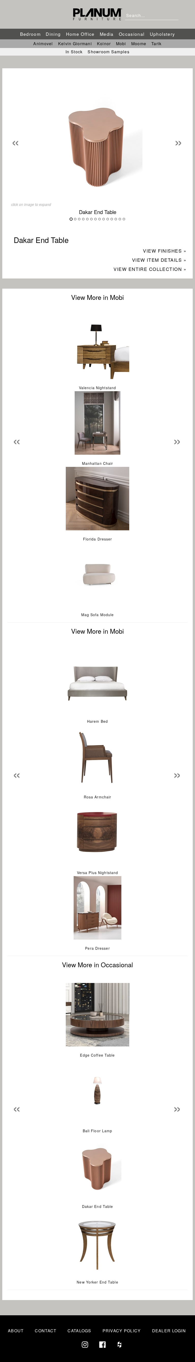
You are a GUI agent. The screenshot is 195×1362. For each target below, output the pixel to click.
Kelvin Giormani (75, 43)
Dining (53, 34)
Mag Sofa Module (97, 614)
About (16, 1331)
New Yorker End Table (97, 1282)
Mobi (121, 43)
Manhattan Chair (97, 463)
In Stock (74, 52)
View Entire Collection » (149, 269)
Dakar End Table (97, 1206)
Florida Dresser (97, 538)
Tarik (156, 43)
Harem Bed (97, 721)
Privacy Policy (122, 1331)
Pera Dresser (97, 948)
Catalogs (79, 1331)
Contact (45, 1331)
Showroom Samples (108, 52)
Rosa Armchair (97, 796)
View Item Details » (159, 259)
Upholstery (162, 34)
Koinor (104, 43)
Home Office (80, 34)
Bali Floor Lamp (97, 1130)
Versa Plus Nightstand (97, 872)
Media (107, 34)
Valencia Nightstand (97, 387)
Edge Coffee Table (97, 1055)
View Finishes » (164, 250)
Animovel (43, 43)
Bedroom (30, 34)
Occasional (132, 34)
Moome (138, 43)
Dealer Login (169, 1331)
